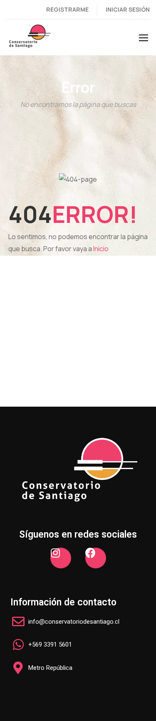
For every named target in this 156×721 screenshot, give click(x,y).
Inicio (101, 248)
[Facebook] (95, 558)
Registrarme (67, 9)
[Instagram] (60, 558)
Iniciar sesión (128, 9)
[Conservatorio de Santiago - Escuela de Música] (29, 39)
